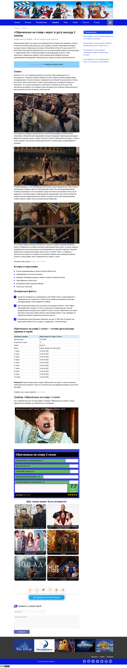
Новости (86, 22)
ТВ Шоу (96, 22)
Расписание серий (37, 64)
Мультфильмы (41, 22)
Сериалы (55, 22)
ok (84, 661)
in (106, 661)
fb (93, 661)
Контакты (94, 656)
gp (97, 661)
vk (110, 661)
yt (88, 661)
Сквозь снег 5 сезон (38, 261)
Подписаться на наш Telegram (48, 597)
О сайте (102, 656)
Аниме (75, 22)
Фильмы (28, 22)
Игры (66, 22)
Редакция (110, 656)
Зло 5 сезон (41, 392)
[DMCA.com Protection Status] (5, 667)
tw (101, 661)
